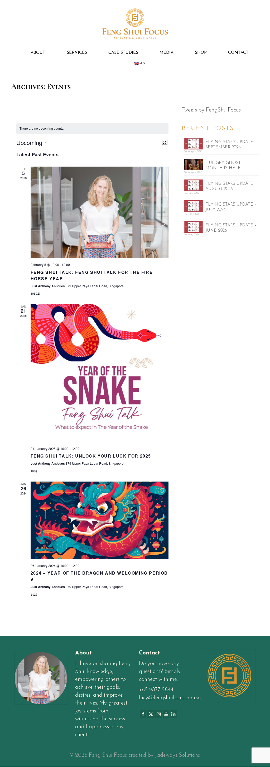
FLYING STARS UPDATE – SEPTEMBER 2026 (231, 144)
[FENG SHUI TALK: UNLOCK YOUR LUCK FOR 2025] (100, 373)
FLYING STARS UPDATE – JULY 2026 (231, 207)
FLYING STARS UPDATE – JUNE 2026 (231, 228)
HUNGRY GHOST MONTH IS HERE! (223, 165)
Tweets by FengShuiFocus (211, 110)
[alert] (92, 128)
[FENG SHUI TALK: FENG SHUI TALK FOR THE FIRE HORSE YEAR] (100, 213)
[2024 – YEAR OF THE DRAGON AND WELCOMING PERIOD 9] (100, 520)
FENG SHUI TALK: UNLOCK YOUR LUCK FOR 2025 (91, 456)
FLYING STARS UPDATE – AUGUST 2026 (231, 186)
